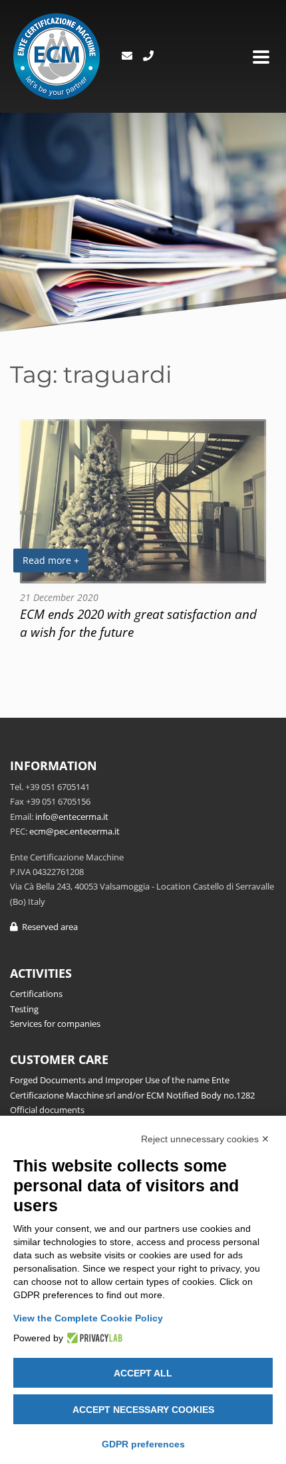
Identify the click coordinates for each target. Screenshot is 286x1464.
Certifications (36, 994)
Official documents (47, 1110)
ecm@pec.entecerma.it (74, 831)
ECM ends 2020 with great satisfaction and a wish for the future (138, 623)
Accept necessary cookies (143, 1409)
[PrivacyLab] (92, 1338)
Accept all (143, 1373)
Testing (24, 1009)
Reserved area (48, 927)
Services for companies (55, 1024)
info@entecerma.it (71, 817)
